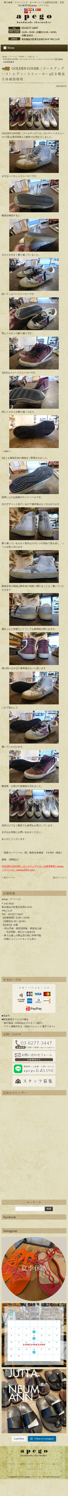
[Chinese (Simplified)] (39, 9)
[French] (35, 9)
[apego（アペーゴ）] (34, 22)
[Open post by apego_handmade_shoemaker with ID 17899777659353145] (34, 1269)
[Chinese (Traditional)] (26, 12)
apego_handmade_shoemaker (34, 1242)
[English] (26, 9)
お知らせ (31, 57)
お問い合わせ (27, 1464)
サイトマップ (36, 1469)
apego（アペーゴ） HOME (13, 57)
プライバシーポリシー (50, 1464)
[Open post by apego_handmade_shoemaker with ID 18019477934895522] (34, 1401)
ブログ (11, 1464)
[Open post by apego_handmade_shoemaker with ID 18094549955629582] (34, 1335)
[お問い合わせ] (34, 1044)
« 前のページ (8, 877)
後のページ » (59, 877)
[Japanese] (30, 12)
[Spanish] (30, 9)
